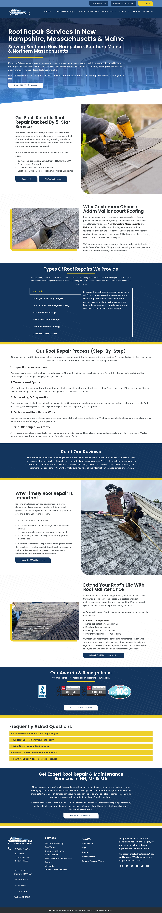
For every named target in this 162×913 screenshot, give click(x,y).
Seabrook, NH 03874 (22, 879)
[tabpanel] (106, 300)
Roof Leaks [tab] (38, 291)
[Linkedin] (126, 866)
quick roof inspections (71, 75)
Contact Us (148, 11)
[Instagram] (147, 866)
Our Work (136, 11)
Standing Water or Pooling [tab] (46, 326)
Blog (84, 847)
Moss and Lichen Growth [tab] (45, 333)
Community (87, 843)
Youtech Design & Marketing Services (100, 910)
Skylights (49, 866)
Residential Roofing (54, 843)
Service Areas (108, 11)
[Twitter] (131, 866)
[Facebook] (121, 866)
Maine (86, 227)
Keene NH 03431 (20, 891)
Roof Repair (50, 847)
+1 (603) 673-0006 (21, 849)
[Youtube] (137, 866)
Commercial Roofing (64, 11)
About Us (123, 11)
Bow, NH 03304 (20, 885)
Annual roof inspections (97, 620)
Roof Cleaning (51, 854)
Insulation (92, 11)
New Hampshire (116, 224)
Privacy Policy (88, 856)
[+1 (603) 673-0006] (9, 848)
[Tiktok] (142, 866)
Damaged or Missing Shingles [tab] (48, 298)
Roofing (47, 11)
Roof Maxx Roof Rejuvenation (59, 858)
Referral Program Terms (93, 861)
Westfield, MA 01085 (22, 897)
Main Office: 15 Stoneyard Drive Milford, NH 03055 (21, 857)
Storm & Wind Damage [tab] (44, 312)
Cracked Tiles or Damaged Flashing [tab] (51, 305)
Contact (85, 852)
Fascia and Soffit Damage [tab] (46, 319)
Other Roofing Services (56, 869)
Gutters (82, 11)
